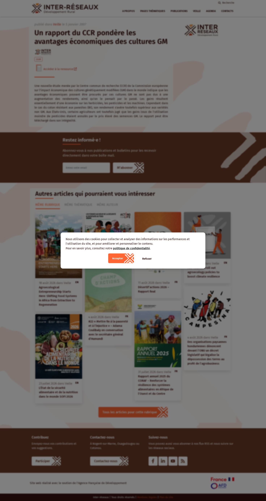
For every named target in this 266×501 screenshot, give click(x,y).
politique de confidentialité (131, 248)
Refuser (147, 258)
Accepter (117, 258)
